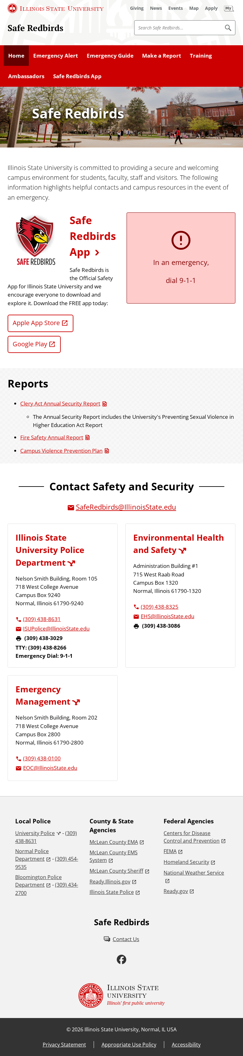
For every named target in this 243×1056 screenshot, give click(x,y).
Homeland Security (186, 861)
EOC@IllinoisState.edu (50, 767)
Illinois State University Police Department (50, 550)
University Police (35, 833)
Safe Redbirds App (77, 76)
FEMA (170, 851)
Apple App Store (36, 322)
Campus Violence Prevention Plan (61, 450)
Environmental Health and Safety (178, 544)
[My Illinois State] (229, 8)
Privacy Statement (64, 1044)
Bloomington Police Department (38, 881)
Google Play (30, 344)
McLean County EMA (114, 842)
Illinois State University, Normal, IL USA (130, 1029)
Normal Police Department (32, 855)
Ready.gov (176, 891)
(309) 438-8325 (159, 606)
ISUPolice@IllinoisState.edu (56, 628)
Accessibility (186, 1044)
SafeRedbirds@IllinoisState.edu (126, 507)
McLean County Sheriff (116, 870)
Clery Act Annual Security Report (60, 403)
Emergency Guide (110, 55)
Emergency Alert (55, 55)
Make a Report (161, 55)
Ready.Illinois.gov (110, 881)
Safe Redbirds (35, 28)
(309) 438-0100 (42, 758)
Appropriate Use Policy (129, 1044)
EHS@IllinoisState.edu (167, 616)
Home (16, 55)
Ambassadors (26, 76)
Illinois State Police (112, 892)
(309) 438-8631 (42, 619)
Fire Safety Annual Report (51, 437)
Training (201, 55)
